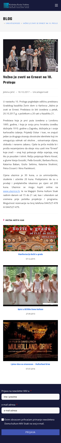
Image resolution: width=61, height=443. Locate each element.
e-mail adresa (8, 404)
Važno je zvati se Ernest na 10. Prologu (41, 23)
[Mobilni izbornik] (56, 5)
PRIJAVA (30, 432)
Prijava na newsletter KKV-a (15, 390)
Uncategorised (40, 92)
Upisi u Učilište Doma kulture (30, 309)
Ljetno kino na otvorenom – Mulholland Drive (30, 364)
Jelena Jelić (9, 92)
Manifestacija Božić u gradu (30, 254)
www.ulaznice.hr (11, 191)
